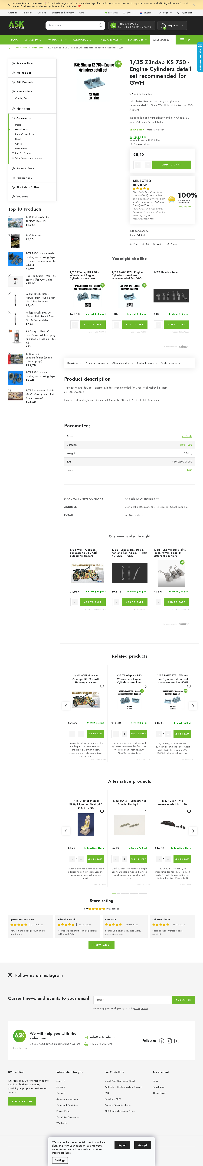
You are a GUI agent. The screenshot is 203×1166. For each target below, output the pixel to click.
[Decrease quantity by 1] (138, 165)
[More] (186, 39)
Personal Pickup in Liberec (118, 1105)
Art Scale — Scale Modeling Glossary (123, 1087)
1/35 (189, 470)
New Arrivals (24, 91)
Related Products (145, 363)
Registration (186, 12)
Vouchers (22, 196)
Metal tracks (21, 148)
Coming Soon (22, 98)
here (68, 1153)
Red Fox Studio (22, 153)
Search (100, 25)
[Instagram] (169, 1040)
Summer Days (24, 63)
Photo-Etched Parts (24, 134)
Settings (60, 1160)
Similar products (169, 363)
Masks (18, 124)
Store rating (102, 901)
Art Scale (141, 235)
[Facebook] (161, 1040)
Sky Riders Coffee (28, 187)
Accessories (23, 118)
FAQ (107, 1093)
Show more (101, 945)
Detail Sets (21, 129)
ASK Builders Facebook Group (120, 1111)
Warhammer (23, 73)
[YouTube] (176, 1040)
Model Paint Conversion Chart (120, 1081)
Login (156, 1081)
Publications (24, 178)
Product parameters (95, 363)
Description (73, 363)
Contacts (41, 12)
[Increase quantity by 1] (148, 165)
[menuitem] (14, 39)
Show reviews (184, 206)
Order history (160, 1093)
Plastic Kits (23, 109)
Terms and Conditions (67, 1105)
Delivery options (142, 144)
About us (12, 12)
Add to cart (171, 164)
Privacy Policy (141, 1008)
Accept (142, 1145)
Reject (122, 1145)
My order (27, 12)
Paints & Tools (25, 168)
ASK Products (24, 82)
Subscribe (183, 999)
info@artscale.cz (102, 1037)
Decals (18, 139)
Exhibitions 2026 (113, 1099)
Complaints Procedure (67, 1117)
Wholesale (61, 1123)
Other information (121, 363)
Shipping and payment (63, 12)
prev (66, 706)
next (193, 706)
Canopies (19, 143)
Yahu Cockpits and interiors (28, 158)
